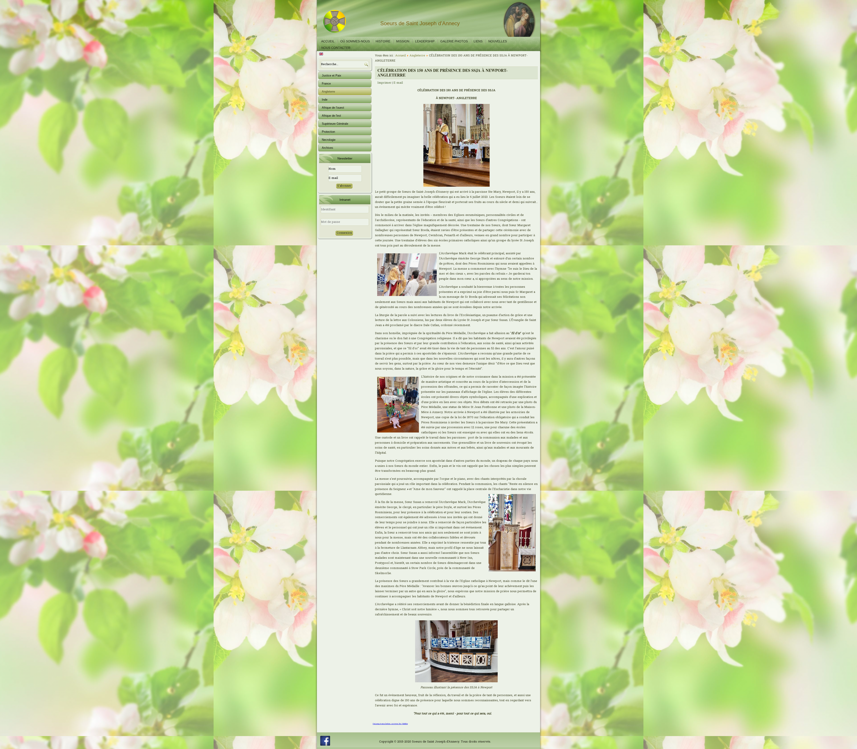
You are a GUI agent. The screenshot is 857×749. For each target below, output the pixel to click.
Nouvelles (497, 41)
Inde (324, 99)
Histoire (383, 41)
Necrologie (328, 139)
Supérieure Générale (335, 123)
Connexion (344, 233)
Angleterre (328, 91)
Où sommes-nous (355, 41)
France (326, 83)
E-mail (398, 83)
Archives (327, 147)
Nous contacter (335, 48)
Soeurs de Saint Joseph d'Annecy (420, 23)
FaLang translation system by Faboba (390, 723)
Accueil (328, 41)
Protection (328, 131)
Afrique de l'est (331, 115)
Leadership (425, 41)
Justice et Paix (331, 75)
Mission (402, 41)
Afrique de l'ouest (333, 107)
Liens (478, 41)
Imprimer (384, 83)
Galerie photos (454, 41)
